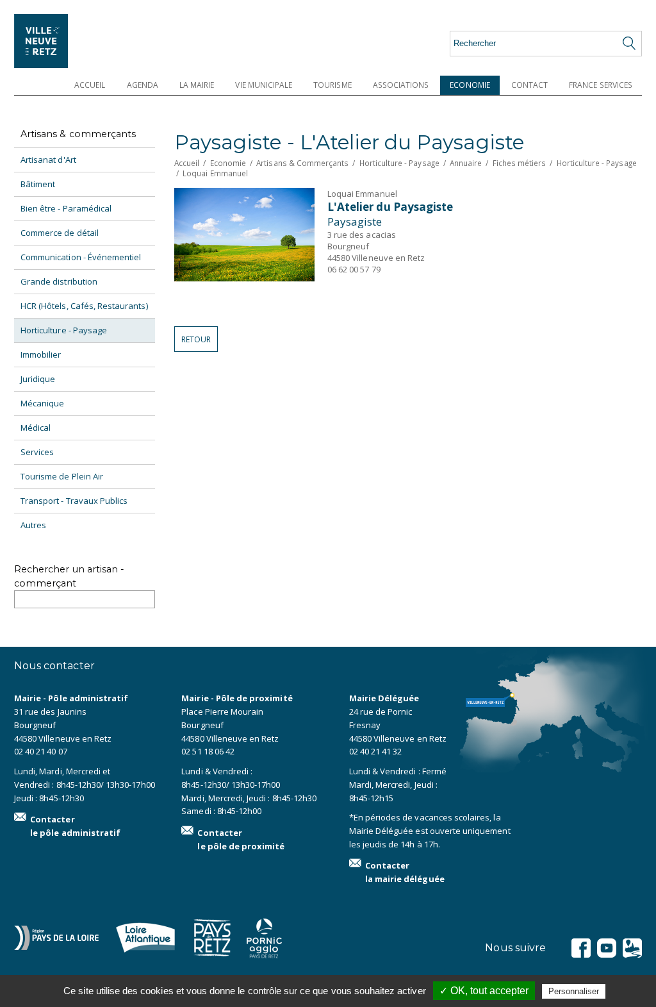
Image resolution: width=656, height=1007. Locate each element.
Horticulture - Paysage (63, 330)
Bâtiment (37, 184)
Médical (35, 427)
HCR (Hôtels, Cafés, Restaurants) (84, 306)
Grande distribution (58, 281)
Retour (196, 339)
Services (37, 452)
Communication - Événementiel (80, 257)
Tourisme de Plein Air (61, 476)
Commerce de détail (59, 232)
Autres (33, 525)
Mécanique (42, 403)
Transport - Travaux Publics (73, 500)
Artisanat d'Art (48, 159)
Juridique (37, 379)
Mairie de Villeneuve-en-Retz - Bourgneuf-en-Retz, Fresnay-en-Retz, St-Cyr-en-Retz (59, 41)
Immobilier (41, 354)
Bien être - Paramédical (65, 208)
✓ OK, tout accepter (484, 990)
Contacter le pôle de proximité (240, 839)
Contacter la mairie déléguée (405, 872)
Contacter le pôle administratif (75, 825)
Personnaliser (573, 991)
